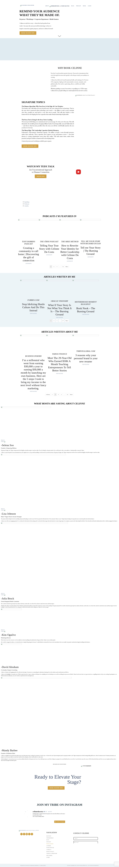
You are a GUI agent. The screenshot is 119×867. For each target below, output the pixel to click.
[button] (78, 171)
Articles (26, 206)
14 (67, 394)
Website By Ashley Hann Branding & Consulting (33, 865)
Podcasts (26, 204)
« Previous (48, 394)
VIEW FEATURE (33, 313)
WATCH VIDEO (3, 441)
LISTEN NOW (28, 263)
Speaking (26, 202)
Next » (67, 266)
